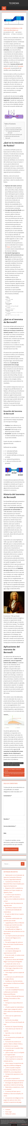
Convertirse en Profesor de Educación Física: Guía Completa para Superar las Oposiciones (14, 884)
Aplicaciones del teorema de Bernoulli (12, 137)
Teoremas (7, 34)
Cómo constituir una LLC (12, 987)
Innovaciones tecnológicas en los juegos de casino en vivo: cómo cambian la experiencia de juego (13, 1100)
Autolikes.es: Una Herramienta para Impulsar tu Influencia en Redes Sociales (14, 983)
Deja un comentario (17, 34)
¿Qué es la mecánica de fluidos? (13, 128)
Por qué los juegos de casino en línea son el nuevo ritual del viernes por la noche (13, 944)
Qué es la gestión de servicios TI (14, 1057)
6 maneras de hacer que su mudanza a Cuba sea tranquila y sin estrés (13, 1094)
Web (5, 833)
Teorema (14, 3)
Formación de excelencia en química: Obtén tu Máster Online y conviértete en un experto (13, 1044)
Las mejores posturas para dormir (14, 936)
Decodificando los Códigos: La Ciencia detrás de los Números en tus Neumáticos (14, 931)
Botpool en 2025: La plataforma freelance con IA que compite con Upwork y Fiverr (13, 890)
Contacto (7, 1109)
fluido (8, 247)
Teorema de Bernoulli (14, 765)
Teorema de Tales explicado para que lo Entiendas (14, 774)
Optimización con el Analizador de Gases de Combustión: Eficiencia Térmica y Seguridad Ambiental (14, 877)
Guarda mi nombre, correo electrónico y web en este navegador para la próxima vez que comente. (14, 842)
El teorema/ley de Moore (12, 949)
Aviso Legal (8, 1112)
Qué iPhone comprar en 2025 (13, 907)
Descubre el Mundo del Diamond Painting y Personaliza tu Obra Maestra (14, 998)
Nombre (7, 819)
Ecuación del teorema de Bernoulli (14, 132)
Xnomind (19, 32)
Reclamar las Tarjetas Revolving (14, 1026)
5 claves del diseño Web (12, 927)
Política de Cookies (10, 1114)
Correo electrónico (10, 826)
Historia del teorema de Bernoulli (14, 134)
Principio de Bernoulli (18, 763)
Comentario (8, 796)
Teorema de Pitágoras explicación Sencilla (12, 770)
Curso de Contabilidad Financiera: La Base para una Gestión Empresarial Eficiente (14, 992)
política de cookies (13, 1122)
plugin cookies (24, 1124)
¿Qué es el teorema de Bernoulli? (14, 129)
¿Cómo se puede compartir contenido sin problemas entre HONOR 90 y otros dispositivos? (12, 1070)
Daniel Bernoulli (8, 763)
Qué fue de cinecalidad (11, 1020)
